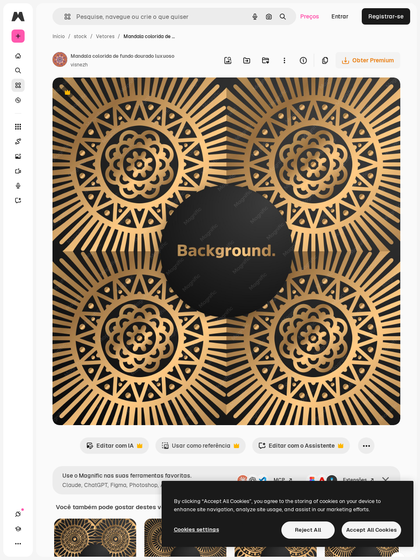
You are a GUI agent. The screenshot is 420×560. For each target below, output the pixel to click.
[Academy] (18, 528)
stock (80, 36)
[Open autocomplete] (64, 17)
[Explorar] (18, 100)
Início (58, 36)
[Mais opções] (284, 60)
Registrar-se (386, 16)
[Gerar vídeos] (18, 171)
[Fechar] (385, 480)
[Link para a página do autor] (59, 60)
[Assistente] (18, 200)
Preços (309, 16)
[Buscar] (18, 70)
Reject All (308, 529)
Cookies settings (196, 529)
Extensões (355, 480)
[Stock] (18, 85)
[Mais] (18, 543)
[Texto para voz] (18, 185)
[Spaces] (18, 141)
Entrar (340, 16)
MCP (279, 480)
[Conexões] (18, 514)
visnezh (79, 64)
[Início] (18, 55)
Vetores (105, 36)
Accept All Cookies (371, 529)
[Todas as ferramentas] (18, 126)
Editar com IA (110, 448)
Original (105, 93)
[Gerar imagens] (18, 156)
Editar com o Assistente (296, 448)
